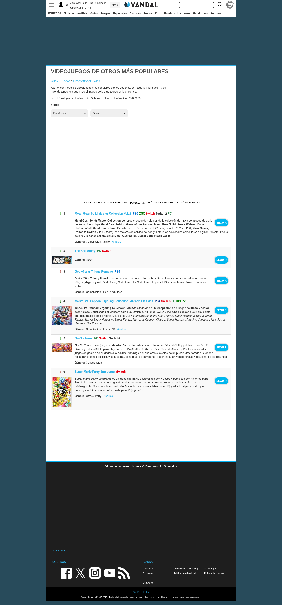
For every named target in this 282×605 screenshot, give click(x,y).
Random (169, 13)
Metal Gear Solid (78, 3)
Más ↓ (115, 5)
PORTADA (54, 13)
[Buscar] (219, 5)
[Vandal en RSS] (124, 572)
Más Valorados (190, 202)
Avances (135, 13)
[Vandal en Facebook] (66, 572)
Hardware (183, 13)
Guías (94, 13)
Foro (158, 13)
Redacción (148, 568)
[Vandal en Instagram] (95, 572)
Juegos (105, 13)
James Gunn (76, 8)
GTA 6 (88, 8)
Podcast (215, 13)
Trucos (148, 13)
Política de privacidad (185, 573)
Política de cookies (214, 573)
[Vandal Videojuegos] (141, 4)
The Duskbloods (97, 3)
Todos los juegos (93, 202)
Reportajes (120, 13)
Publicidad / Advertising (186, 568)
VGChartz (148, 583)
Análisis (82, 13)
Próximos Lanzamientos (162, 202)
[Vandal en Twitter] (80, 572)
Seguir (221, 222)
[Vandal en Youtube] (109, 572)
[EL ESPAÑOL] (230, 5)
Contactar (148, 573)
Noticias (69, 13)
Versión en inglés (141, 592)
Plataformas (200, 13)
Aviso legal (210, 568)
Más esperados (117, 202)
